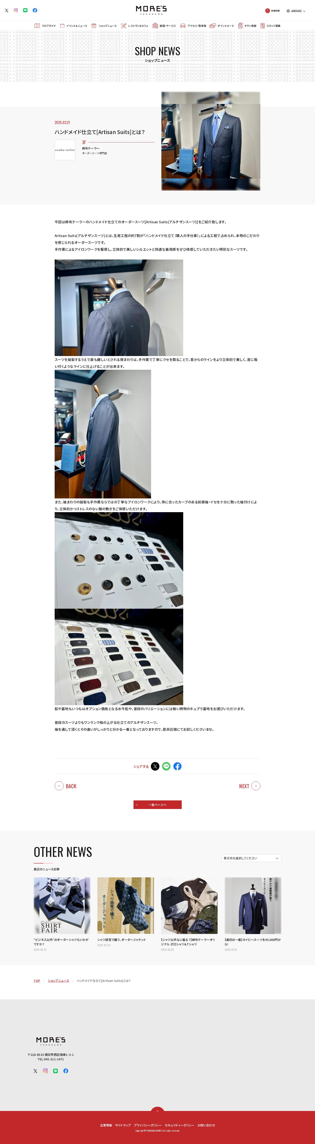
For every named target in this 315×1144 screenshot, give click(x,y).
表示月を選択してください (240, 858)
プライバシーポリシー (148, 1125)
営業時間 (275, 10)
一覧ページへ (157, 805)
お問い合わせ (206, 1125)
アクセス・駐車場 (197, 25)
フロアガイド (49, 25)
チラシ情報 (250, 25)
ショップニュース (108, 25)
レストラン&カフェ (138, 25)
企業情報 (106, 1125)
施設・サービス (168, 25)
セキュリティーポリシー (180, 1125)
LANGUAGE (296, 10)
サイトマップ (123, 1125)
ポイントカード (226, 25)
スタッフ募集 (273, 25)
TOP (37, 980)
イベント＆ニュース (76, 25)
